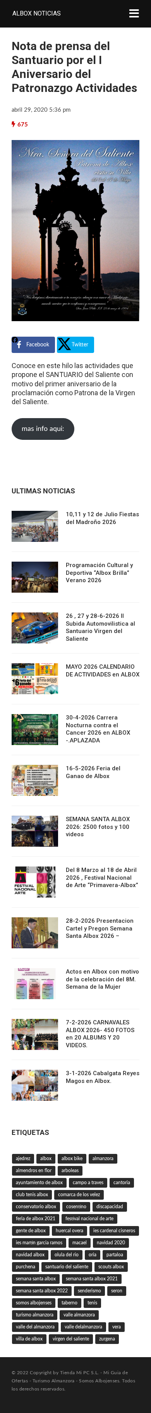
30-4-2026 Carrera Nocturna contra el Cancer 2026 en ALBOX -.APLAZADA (98, 729)
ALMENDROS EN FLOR (33, 1170)
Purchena (25, 1266)
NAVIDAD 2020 (111, 1242)
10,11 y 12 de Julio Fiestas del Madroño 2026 (102, 518)
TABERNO (69, 1303)
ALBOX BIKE (72, 1158)
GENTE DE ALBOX (31, 1230)
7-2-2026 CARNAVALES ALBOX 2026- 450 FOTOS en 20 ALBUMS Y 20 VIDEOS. (100, 1034)
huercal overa (69, 1230)
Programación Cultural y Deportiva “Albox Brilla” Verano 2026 (99, 573)
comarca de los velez (79, 1194)
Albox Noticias (36, 13)
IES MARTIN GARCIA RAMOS (39, 1242)
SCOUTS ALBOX (111, 1266)
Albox (45, 1158)
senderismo (89, 1290)
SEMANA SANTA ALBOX (36, 1278)
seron (116, 1290)
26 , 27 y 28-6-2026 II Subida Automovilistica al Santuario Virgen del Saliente (100, 627)
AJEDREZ (23, 1158)
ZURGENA (107, 1339)
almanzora (103, 1158)
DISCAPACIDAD (109, 1206)
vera (116, 1327)
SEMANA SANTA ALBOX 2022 (42, 1290)
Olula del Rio (67, 1254)
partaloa (114, 1254)
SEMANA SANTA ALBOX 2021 (92, 1278)
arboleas (70, 1170)
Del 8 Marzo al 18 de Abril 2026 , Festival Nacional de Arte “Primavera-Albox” (102, 877)
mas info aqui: (43, 428)
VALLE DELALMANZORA (83, 1327)
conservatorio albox (36, 1206)
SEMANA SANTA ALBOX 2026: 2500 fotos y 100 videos (98, 827)
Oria (92, 1254)
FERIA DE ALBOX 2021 (35, 1218)
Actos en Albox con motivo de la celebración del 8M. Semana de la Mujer (102, 979)
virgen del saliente (71, 1339)
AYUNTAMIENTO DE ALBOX (39, 1182)
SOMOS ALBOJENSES (33, 1303)
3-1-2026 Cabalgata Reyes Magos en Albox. (102, 1077)
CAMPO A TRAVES (88, 1182)
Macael (79, 1242)
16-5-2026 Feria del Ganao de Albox (93, 772)
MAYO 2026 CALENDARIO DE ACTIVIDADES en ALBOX (102, 670)
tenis (92, 1303)
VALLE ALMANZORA (79, 1315)
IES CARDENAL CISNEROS (114, 1230)
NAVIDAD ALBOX (30, 1254)
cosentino (76, 1206)
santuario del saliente (66, 1266)
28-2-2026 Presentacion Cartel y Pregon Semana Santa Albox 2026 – (100, 928)
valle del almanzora (35, 1327)
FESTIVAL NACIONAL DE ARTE (89, 1218)
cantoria (121, 1182)
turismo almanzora (34, 1315)
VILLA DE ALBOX (29, 1339)
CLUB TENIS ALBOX (32, 1194)
